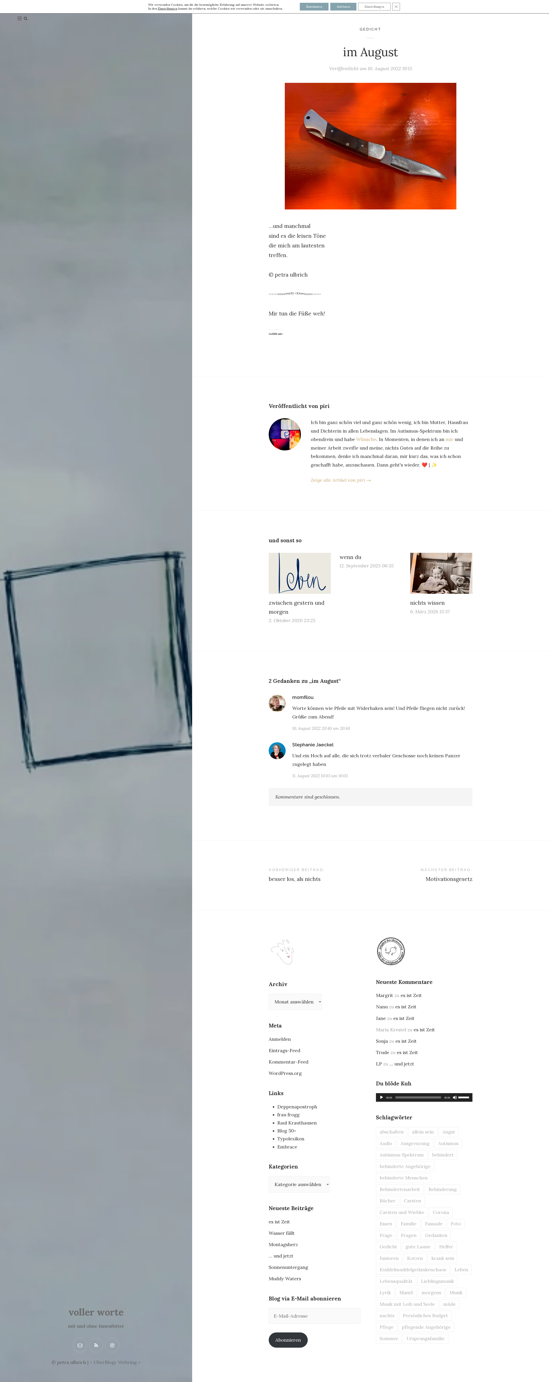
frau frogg (288, 1115)
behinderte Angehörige (405, 1166)
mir (449, 439)
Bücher (387, 1201)
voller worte (96, 1312)
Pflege (387, 1327)
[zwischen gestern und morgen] (300, 573)
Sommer (389, 1338)
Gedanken (436, 1235)
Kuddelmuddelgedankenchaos (413, 1270)
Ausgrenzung (415, 1143)
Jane (381, 1018)
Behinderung (442, 1189)
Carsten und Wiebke (402, 1212)
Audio (386, 1143)
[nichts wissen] (441, 573)
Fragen (408, 1235)
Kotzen (415, 1258)
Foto (456, 1224)
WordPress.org (285, 1073)
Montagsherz (283, 1244)
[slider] (464, 1097)
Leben (461, 1270)
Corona (441, 1212)
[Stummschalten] (455, 1097)
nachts (387, 1315)
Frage (386, 1235)
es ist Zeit (279, 1222)
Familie (408, 1224)
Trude (382, 1052)
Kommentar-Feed (288, 1062)
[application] (424, 1097)
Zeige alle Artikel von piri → (341, 480)
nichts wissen (427, 602)
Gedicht (371, 29)
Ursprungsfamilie (426, 1338)
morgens (431, 1293)
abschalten (392, 1132)
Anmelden (280, 1039)
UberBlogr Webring (115, 1362)
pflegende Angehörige (426, 1327)
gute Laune (418, 1247)
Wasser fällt (282, 1233)
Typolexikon (290, 1139)
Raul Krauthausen (297, 1123)
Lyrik (385, 1293)
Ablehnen (343, 7)
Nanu (382, 1007)
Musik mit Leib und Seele (407, 1304)
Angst (448, 1132)
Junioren (389, 1258)
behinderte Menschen (404, 1178)
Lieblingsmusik (437, 1281)
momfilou (303, 697)
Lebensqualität (396, 1281)
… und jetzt (281, 1256)
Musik (456, 1293)
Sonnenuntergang (288, 1267)
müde (449, 1304)
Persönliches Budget (425, 1315)
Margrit (384, 995)
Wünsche (366, 439)
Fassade (433, 1224)
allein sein (423, 1132)
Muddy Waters (285, 1279)
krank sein (442, 1258)
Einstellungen (167, 9)
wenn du (350, 557)
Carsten (412, 1201)
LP (379, 1064)
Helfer (446, 1247)
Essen (386, 1224)
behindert (443, 1155)
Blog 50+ (286, 1131)
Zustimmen (314, 7)
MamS (406, 1293)
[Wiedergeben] (381, 1097)
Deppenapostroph (297, 1107)
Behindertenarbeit (400, 1189)
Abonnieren (288, 1340)
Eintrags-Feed (284, 1050)
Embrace (287, 1147)
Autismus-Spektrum (402, 1155)
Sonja (382, 1041)
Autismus (448, 1143)
